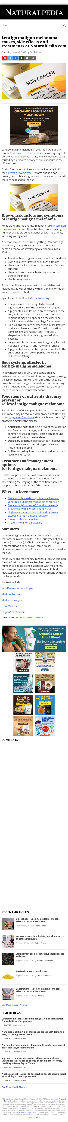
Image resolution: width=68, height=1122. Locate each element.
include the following (37, 298)
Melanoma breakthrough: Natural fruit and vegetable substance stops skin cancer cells (33, 500)
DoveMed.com (10, 606)
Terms (6, 1101)
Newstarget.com (19, 1025)
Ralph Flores (36, 52)
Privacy (62, 1099)
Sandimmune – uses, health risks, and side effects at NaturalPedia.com (38, 990)
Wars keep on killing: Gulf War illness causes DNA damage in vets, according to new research (33, 1033)
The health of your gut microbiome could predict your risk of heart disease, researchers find (33, 1046)
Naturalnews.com (19, 1038)
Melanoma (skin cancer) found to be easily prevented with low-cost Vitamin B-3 (33, 507)
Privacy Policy (34, 1118)
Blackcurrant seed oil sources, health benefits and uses (40, 955)
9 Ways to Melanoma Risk (23, 519)
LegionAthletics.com (13, 612)
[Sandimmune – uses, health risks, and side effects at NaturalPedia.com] (8, 994)
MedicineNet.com (12, 594)
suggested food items (21, 417)
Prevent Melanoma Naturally (25, 522)
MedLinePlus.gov (12, 600)
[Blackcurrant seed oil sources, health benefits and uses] (8, 959)
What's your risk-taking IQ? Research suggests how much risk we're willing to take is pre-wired (34, 1075)
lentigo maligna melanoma (31, 617)
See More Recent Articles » (15, 1005)
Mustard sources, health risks (31, 971)
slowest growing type (19, 173)
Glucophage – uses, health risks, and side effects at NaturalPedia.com (38, 920)
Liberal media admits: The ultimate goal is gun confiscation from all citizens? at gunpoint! (32, 1020)
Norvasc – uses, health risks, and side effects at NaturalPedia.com (40, 937)
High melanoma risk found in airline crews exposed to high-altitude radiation (33, 513)
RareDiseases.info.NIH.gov (17, 588)
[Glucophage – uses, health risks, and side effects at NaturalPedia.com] (8, 924)
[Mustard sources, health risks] (8, 976)
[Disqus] (34, 783)
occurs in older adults (28, 153)
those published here (24, 1112)
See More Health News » (14, 1087)
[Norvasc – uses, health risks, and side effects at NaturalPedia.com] (8, 941)
